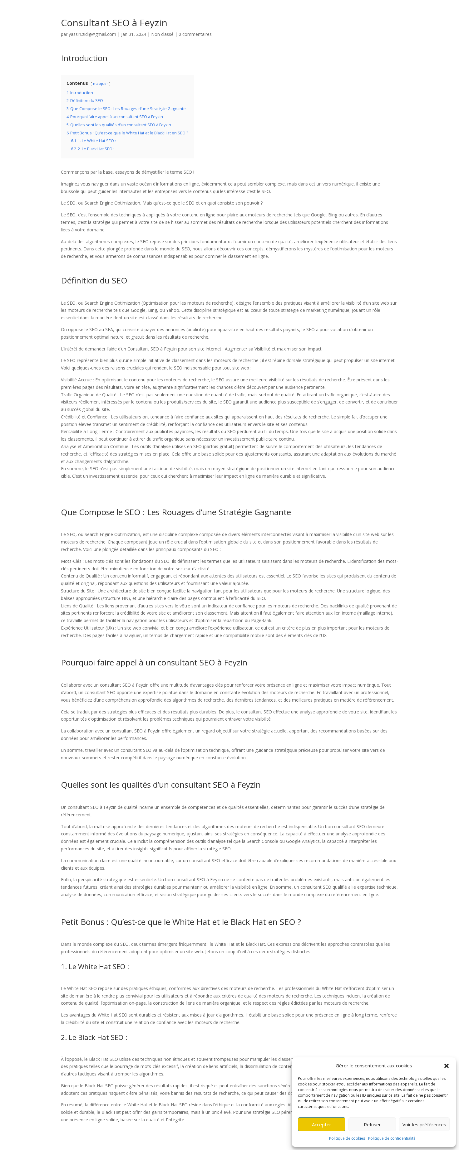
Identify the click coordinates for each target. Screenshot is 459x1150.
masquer (100, 83)
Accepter (321, 1124)
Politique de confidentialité (392, 1138)
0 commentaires (195, 34)
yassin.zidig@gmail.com (92, 34)
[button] (446, 1066)
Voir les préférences (424, 1124)
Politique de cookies (347, 1138)
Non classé (162, 34)
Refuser (372, 1124)
